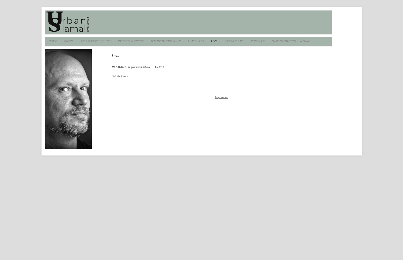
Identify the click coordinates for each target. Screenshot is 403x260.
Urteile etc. (234, 41)
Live (214, 41)
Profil (68, 41)
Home (53, 41)
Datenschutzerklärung (291, 41)
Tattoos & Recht (130, 41)
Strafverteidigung (95, 41)
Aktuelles (195, 41)
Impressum (221, 97)
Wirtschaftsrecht (165, 41)
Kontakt (258, 41)
